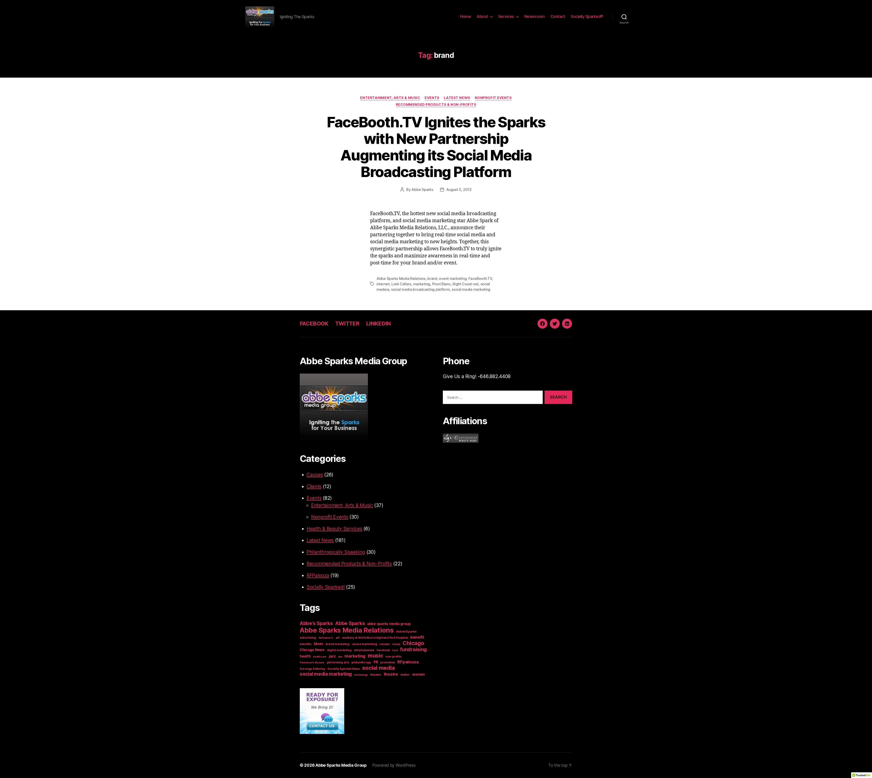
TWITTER (347, 323)
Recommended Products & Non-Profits (436, 105)
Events (432, 98)
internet (383, 284)
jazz (332, 656)
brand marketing (337, 644)
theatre (391, 674)
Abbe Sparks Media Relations (401, 278)
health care (319, 656)
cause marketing (364, 644)
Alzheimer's (326, 637)
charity (396, 644)
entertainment (364, 650)
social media (378, 668)
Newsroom (534, 16)
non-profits (393, 656)
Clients (314, 486)
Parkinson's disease (312, 662)
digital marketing (339, 650)
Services (506, 16)
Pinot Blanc (441, 284)
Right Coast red (465, 284)
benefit (417, 637)
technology (361, 674)
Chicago (413, 643)
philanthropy (361, 662)
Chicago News (312, 650)
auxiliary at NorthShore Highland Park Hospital (375, 637)
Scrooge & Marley (312, 668)
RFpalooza (408, 661)
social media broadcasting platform (420, 289)
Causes (315, 475)
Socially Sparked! (326, 587)
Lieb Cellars (401, 284)
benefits (305, 644)
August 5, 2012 (459, 189)
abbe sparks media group (389, 624)
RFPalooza (318, 575)
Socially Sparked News (343, 668)
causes (384, 644)
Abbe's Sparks (316, 623)
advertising (308, 637)
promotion (387, 662)
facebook (383, 650)
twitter (405, 674)
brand (432, 278)
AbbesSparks (406, 631)
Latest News (457, 98)
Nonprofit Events (493, 98)
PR (376, 662)
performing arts (338, 662)
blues (318, 644)
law (340, 656)
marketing (421, 284)
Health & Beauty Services (334, 529)
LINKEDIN (378, 323)
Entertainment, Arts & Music (390, 98)
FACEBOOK (314, 323)
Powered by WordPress (394, 765)
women (418, 674)
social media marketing (471, 289)
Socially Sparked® (587, 16)
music (375, 655)
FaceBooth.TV (480, 278)
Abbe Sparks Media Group (341, 765)
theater (375, 674)
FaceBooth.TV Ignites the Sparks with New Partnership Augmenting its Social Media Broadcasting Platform (436, 146)
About (482, 16)
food (395, 650)
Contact (557, 16)
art (338, 637)
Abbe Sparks (422, 189)
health (305, 656)
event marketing (452, 278)
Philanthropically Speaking (336, 552)
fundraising (413, 649)
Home (465, 16)
